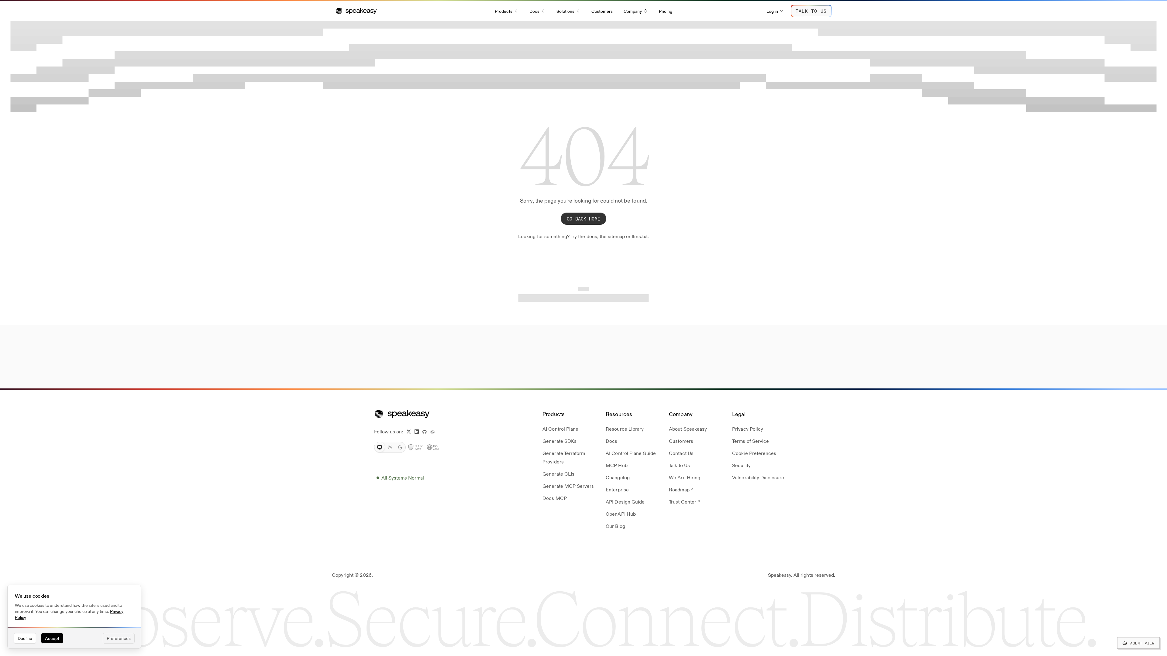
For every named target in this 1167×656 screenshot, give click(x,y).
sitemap (616, 236)
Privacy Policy (747, 428)
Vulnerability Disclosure (758, 477)
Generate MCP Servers (568, 485)
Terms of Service (750, 440)
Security (741, 465)
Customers (602, 11)
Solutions (565, 11)
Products (503, 11)
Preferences (119, 638)
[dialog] (74, 617)
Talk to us (811, 11)
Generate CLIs (558, 473)
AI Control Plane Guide (631, 452)
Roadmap (679, 489)
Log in (772, 11)
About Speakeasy (688, 428)
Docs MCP (554, 497)
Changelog (617, 477)
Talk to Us (679, 465)
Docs (534, 11)
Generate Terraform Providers (563, 457)
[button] (356, 11)
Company (633, 11)
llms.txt (639, 236)
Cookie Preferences (754, 452)
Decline (25, 638)
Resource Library (625, 428)
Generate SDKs (559, 440)
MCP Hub (616, 465)
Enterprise (617, 489)
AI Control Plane (560, 428)
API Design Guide (625, 501)
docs (592, 236)
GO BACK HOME (583, 218)
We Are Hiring (684, 477)
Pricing (665, 11)
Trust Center (682, 501)
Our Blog (615, 525)
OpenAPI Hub (620, 513)
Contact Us (681, 452)
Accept (52, 638)
